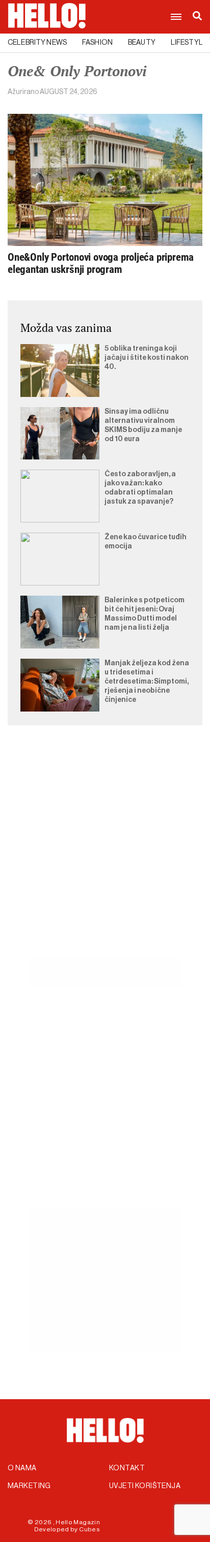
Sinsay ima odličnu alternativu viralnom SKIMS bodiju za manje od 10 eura (143, 425)
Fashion (97, 42)
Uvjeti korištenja (144, 1486)
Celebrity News (37, 42)
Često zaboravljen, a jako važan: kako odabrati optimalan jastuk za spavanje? (140, 488)
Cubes (89, 1529)
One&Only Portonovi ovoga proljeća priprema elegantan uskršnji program (101, 263)
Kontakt (127, 1468)
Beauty (141, 42)
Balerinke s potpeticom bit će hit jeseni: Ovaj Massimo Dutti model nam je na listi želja (144, 614)
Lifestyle (189, 42)
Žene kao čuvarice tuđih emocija (145, 542)
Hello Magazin (78, 1522)
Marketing (29, 1486)
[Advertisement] (105, 853)
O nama (22, 1468)
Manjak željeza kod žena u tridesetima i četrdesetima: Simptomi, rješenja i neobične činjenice (146, 681)
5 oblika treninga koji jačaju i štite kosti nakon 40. (146, 358)
